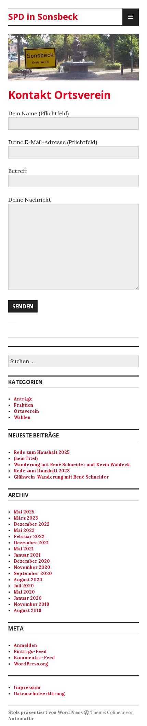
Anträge (23, 399)
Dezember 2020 (32, 561)
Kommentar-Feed (34, 658)
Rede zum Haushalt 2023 (42, 471)
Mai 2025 (24, 512)
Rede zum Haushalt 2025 (41, 452)
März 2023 (26, 518)
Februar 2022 (29, 536)
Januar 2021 (27, 555)
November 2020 (32, 567)
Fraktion (23, 405)
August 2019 (27, 610)
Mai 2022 (24, 530)
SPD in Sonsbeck (43, 16)
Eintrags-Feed (30, 651)
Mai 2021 (24, 549)
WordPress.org (31, 664)
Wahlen (22, 417)
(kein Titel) (26, 458)
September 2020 (33, 573)
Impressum (27, 687)
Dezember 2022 (32, 524)
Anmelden (25, 645)
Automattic (21, 719)
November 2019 (31, 604)
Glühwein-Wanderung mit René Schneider (61, 477)
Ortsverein (26, 411)
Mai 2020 (24, 592)
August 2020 (28, 580)
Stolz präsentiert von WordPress (45, 712)
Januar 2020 (28, 598)
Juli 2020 (24, 586)
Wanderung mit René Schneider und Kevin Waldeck (72, 465)
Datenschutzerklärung (39, 694)
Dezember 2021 (31, 543)
